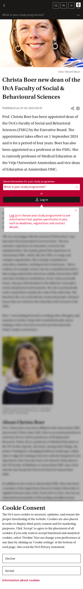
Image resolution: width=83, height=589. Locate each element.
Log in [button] (13, 215)
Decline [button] (10, 558)
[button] (2, 5)
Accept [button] (9, 571)
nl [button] (63, 5)
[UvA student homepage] (78, 5)
